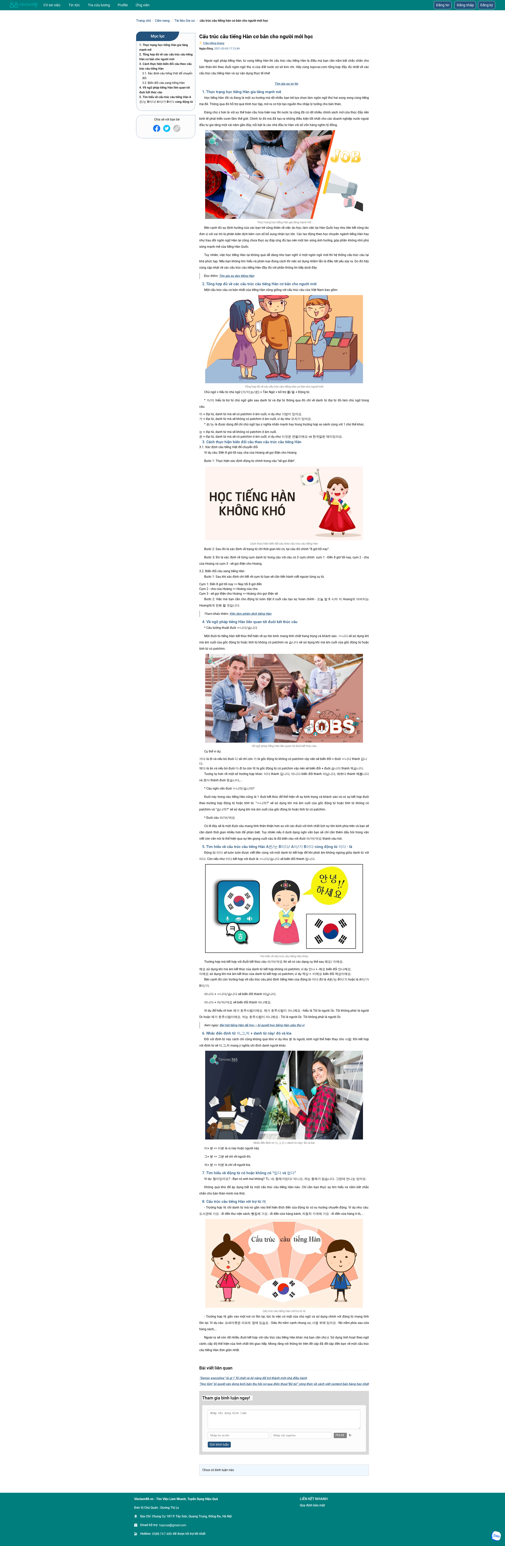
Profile (123, 5)
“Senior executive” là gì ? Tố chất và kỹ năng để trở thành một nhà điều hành (253, 1378)
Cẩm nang (162, 20)
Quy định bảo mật (312, 1505)
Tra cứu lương (99, 5)
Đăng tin (442, 5)
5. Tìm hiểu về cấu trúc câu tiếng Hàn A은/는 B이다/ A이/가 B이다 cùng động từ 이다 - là (166, 101)
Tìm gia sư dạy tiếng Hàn (236, 276)
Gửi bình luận (219, 1444)
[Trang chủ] (23, 5)
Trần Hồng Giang (213, 43)
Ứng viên (143, 5)
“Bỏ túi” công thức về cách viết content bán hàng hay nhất (328, 1384)
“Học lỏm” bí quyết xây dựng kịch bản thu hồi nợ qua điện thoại (243, 1384)
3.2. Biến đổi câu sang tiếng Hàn (163, 83)
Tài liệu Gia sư (184, 20)
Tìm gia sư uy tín (286, 84)
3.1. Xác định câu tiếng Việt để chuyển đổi (167, 76)
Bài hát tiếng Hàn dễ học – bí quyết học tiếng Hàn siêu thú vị (262, 1025)
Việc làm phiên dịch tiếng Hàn (250, 614)
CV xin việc (52, 5)
